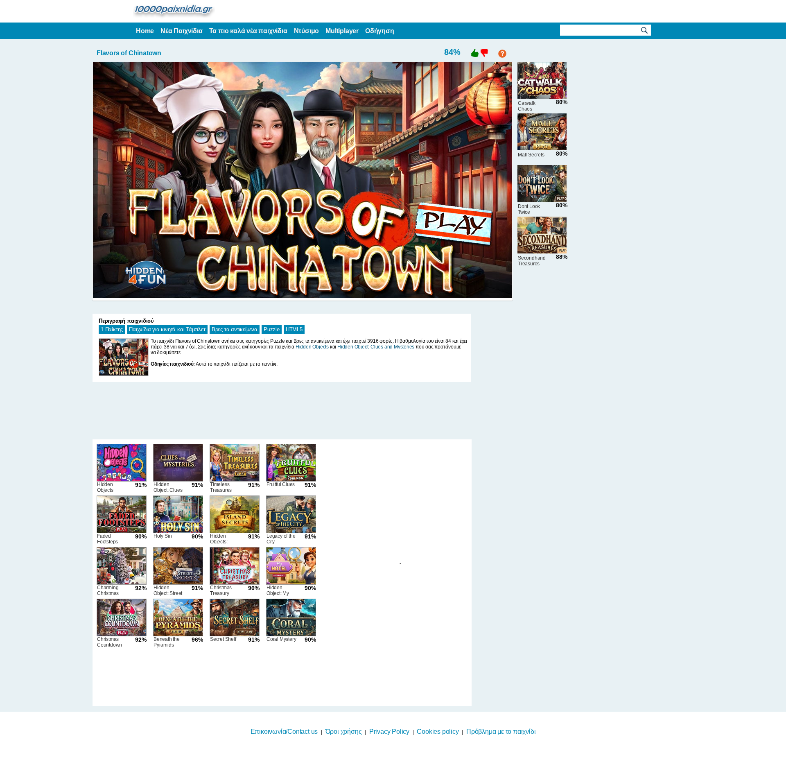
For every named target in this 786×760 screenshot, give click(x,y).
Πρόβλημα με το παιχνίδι (500, 731)
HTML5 (294, 329)
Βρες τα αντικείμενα (234, 329)
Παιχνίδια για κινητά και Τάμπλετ (167, 329)
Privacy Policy (389, 731)
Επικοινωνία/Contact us (284, 731)
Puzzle (272, 329)
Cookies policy (437, 731)
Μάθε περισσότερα (388, 755)
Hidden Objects (312, 347)
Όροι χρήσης (343, 731)
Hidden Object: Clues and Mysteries (375, 347)
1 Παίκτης (112, 329)
